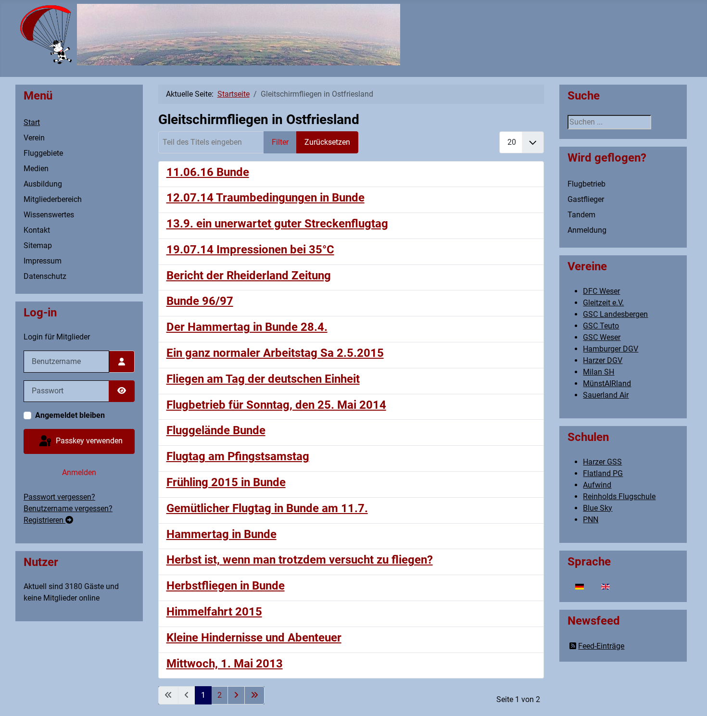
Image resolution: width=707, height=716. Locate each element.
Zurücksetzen (327, 142)
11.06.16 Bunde (207, 172)
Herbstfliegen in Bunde (225, 585)
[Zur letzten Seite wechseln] (254, 695)
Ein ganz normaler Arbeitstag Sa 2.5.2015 (275, 353)
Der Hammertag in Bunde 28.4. (247, 327)
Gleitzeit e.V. (603, 302)
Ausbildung (43, 183)
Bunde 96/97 (199, 301)
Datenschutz (45, 276)
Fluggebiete (43, 153)
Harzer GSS (602, 461)
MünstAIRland (607, 383)
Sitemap (38, 245)
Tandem (581, 214)
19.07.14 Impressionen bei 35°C (250, 249)
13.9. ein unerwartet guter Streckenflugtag (277, 223)
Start (32, 122)
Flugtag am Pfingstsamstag (237, 456)
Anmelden (79, 472)
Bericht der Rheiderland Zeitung (248, 275)
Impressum (43, 260)
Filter (280, 142)
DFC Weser (601, 291)
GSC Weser (601, 337)
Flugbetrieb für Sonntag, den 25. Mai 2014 (276, 405)
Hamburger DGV (610, 348)
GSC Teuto (601, 325)
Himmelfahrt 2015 (214, 611)
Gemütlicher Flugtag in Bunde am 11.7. (267, 508)
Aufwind (597, 485)
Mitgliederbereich (53, 199)
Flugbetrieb (587, 183)
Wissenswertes (49, 214)
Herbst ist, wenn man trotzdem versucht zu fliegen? (299, 559)
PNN (590, 519)
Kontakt (37, 230)
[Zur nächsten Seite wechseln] (236, 695)
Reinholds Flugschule (619, 496)
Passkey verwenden (88, 440)
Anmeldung (587, 230)
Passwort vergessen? (59, 497)
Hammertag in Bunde (221, 534)
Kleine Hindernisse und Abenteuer (253, 637)
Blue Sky (597, 508)
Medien (36, 168)
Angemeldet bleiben (70, 415)
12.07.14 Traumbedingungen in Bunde (265, 197)
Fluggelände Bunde (215, 430)
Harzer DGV (602, 360)
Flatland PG (603, 473)
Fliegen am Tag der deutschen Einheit (263, 379)
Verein (34, 137)
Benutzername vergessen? (68, 508)
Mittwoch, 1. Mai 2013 (224, 663)
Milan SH (598, 372)
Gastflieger (586, 199)
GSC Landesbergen (615, 314)
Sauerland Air (606, 395)
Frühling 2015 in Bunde (226, 482)
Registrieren (44, 520)
